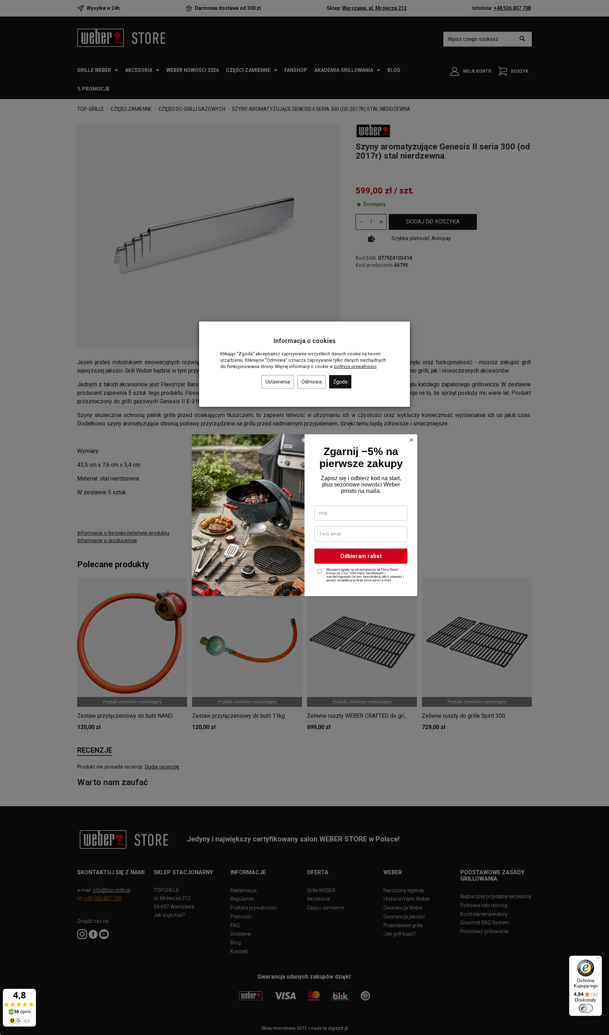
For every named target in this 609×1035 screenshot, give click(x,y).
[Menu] (597, 960)
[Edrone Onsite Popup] (304, 517)
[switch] (586, 1008)
